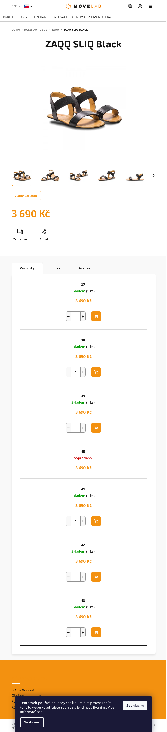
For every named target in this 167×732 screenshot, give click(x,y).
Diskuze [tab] (84, 268)
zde (39, 712)
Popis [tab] (56, 268)
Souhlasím (135, 705)
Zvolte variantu (26, 196)
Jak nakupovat (23, 689)
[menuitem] (15, 17)
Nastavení (32, 722)
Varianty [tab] (27, 268)
